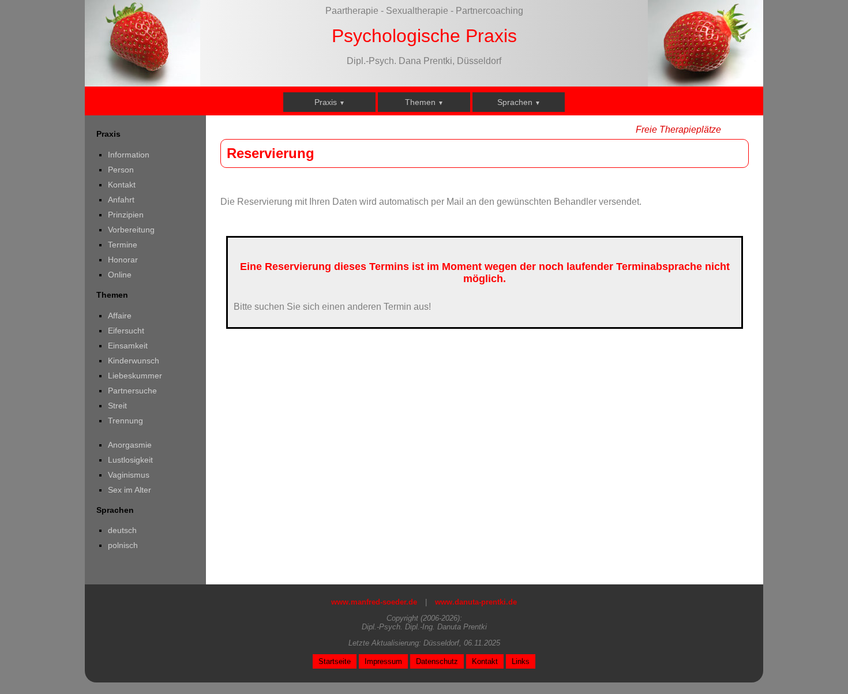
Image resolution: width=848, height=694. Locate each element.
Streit (393, 244)
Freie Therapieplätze (678, 129)
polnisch (493, 142)
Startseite (334, 661)
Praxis (329, 102)
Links (521, 661)
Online (301, 285)
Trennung (401, 264)
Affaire (395, 121)
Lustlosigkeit (406, 313)
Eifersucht (402, 142)
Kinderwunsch (409, 183)
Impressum (383, 661)
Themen (424, 102)
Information (310, 121)
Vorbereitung (312, 264)
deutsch (492, 121)
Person (302, 142)
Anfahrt (302, 183)
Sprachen (519, 102)
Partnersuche (408, 223)
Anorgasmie (405, 293)
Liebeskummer (411, 203)
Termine (303, 244)
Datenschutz (437, 661)
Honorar (304, 223)
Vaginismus (404, 334)
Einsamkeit (403, 162)
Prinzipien (307, 203)
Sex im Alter (405, 354)
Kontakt (303, 162)
